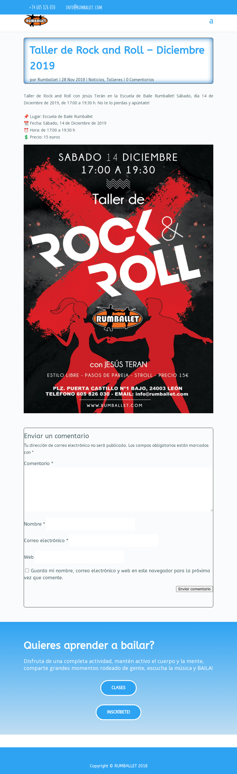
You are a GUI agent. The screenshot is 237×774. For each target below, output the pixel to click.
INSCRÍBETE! (118, 712)
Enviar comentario (194, 589)
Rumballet (48, 79)
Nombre (34, 524)
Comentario (38, 463)
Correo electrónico (46, 540)
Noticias (96, 79)
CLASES (118, 687)
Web (29, 557)
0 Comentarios (140, 79)
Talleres (115, 79)
